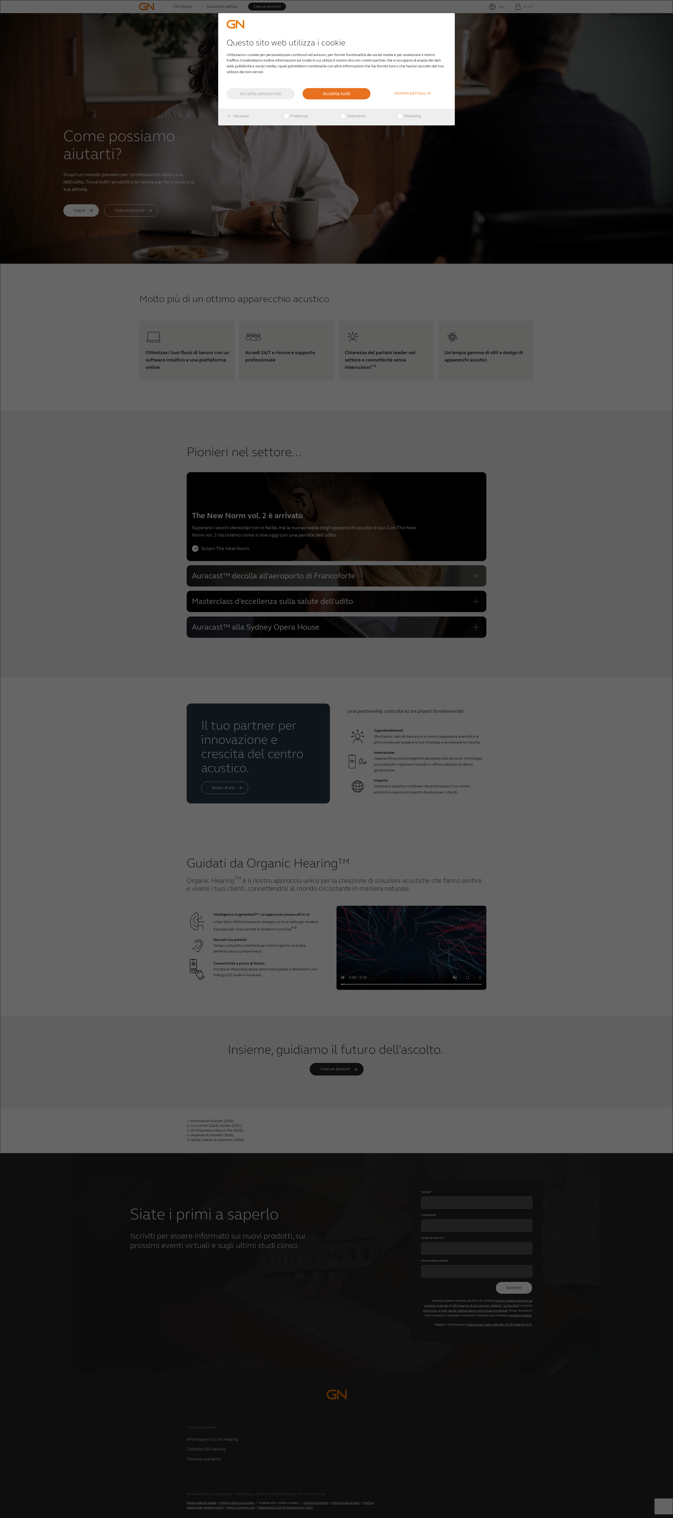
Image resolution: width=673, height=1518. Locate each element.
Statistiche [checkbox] (355, 116)
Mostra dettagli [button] (410, 93)
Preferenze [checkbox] (299, 116)
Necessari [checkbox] (241, 116)
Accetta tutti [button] (336, 93)
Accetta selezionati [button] (260, 93)
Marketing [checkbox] (412, 116)
